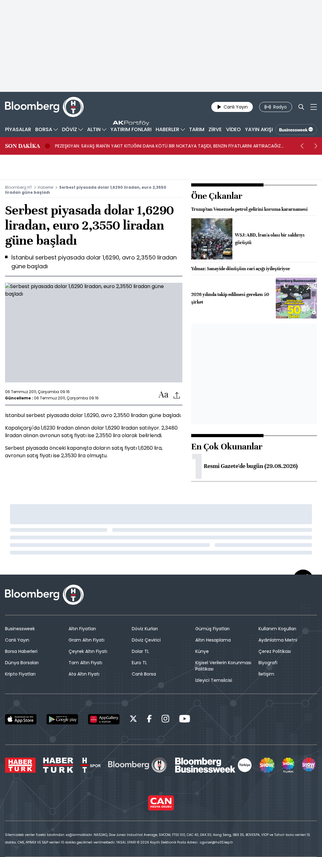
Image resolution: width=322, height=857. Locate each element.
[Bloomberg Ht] (137, 765)
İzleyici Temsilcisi (213, 680)
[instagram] (165, 720)
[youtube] (184, 720)
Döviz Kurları (145, 629)
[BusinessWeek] (296, 129)
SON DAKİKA (22, 146)
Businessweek (20, 629)
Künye (202, 651)
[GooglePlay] (62, 719)
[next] (316, 146)
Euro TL (139, 662)
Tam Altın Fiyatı (85, 662)
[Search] (301, 107)
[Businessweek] (213, 765)
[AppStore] (20, 719)
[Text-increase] (163, 395)
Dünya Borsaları (22, 662)
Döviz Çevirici (146, 640)
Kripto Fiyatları (20, 674)
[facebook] (149, 720)
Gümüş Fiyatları (212, 629)
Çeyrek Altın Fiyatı (88, 651)
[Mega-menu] (313, 107)
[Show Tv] (267, 765)
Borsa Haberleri (21, 651)
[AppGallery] (103, 719)
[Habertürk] (20, 765)
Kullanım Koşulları (277, 629)
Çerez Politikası (274, 651)
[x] (133, 720)
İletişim (266, 674)
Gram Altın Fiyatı (86, 640)
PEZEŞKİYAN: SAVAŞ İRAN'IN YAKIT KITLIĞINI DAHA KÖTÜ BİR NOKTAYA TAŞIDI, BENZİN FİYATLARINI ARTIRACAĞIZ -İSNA (168, 146)
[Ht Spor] (91, 765)
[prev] (302, 146)
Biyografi (267, 662)
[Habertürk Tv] (58, 765)
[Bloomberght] (44, 107)
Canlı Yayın (17, 640)
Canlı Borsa (144, 674)
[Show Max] (309, 765)
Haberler (45, 187)
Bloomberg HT (18, 187)
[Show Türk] (288, 765)
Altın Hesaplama (213, 640)
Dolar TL (140, 651)
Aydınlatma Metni (277, 640)
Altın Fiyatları (82, 629)
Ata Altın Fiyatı (84, 674)
